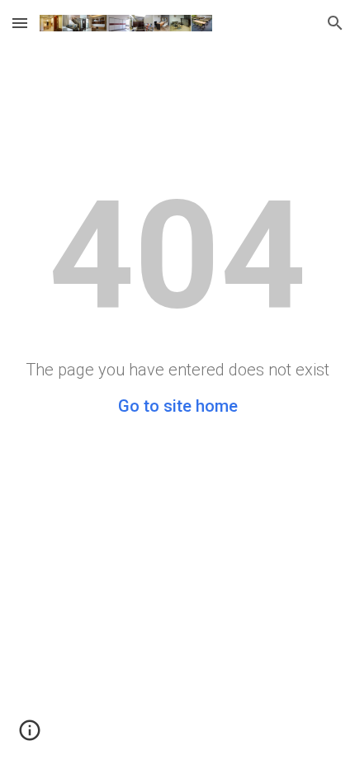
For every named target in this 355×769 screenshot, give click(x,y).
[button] (20, 22)
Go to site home (178, 406)
